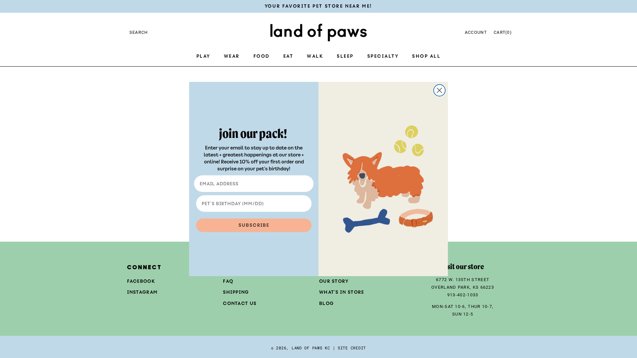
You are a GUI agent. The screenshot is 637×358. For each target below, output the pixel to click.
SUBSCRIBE (254, 225)
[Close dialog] (439, 90)
